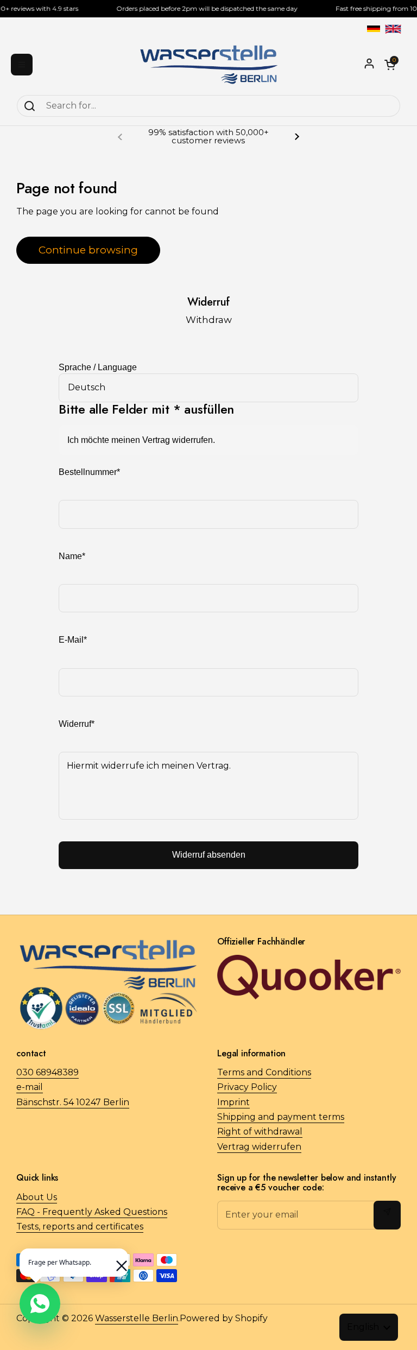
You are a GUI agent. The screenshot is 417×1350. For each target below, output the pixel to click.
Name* (72, 556)
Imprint (233, 1102)
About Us (36, 1197)
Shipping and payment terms (280, 1117)
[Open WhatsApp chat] (40, 1303)
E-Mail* (73, 639)
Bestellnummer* (89, 472)
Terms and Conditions (264, 1072)
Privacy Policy (247, 1087)
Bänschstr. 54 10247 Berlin (72, 1102)
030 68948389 (47, 1072)
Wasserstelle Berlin (136, 1318)
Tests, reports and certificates (79, 1226)
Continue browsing (88, 249)
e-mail (29, 1087)
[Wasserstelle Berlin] (208, 64)
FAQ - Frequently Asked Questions (91, 1212)
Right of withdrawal (259, 1131)
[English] (393, 29)
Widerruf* (76, 723)
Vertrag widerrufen (259, 1147)
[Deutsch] (373, 29)
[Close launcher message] (116, 1260)
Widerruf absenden (208, 854)
